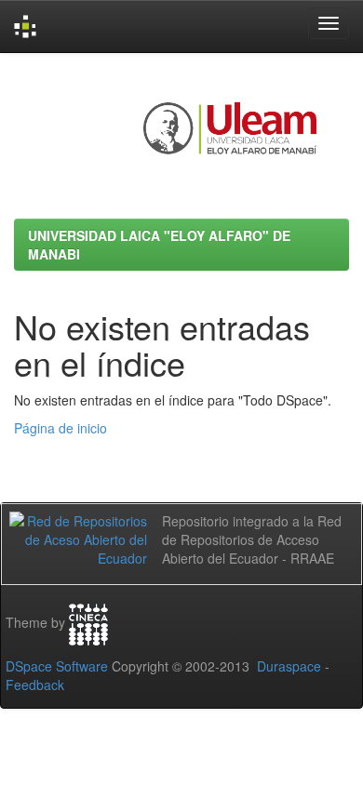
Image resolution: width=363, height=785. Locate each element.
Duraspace (289, 666)
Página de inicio (60, 428)
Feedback (35, 684)
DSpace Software (57, 666)
